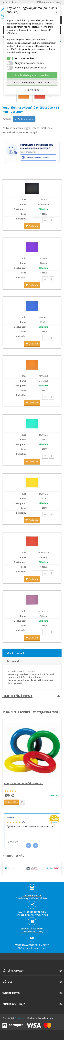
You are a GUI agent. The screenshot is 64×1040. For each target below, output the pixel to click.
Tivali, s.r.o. (20, 1018)
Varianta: (6, 118)
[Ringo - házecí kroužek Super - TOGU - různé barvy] (32, 750)
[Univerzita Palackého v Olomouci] (10, 868)
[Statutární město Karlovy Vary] (53, 868)
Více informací (32, 89)
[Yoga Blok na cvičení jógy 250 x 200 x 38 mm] (32, 188)
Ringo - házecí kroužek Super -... (23, 783)
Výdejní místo (11, 993)
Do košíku (34, 226)
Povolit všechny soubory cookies (32, 75)
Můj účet (8, 981)
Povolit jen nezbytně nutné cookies (32, 82)
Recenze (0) (13, 661)
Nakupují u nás (13, 856)
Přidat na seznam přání (22, 802)
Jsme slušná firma (17, 696)
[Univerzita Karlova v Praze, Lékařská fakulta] (32, 868)
